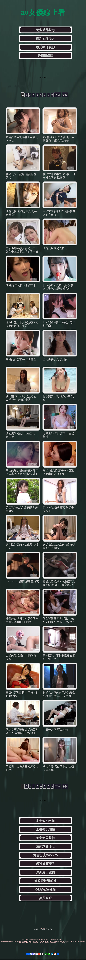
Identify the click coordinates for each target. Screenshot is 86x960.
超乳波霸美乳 (45, 863)
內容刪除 (36, 929)
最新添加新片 (45, 38)
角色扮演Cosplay (45, 855)
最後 (64, 94)
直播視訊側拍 (45, 829)
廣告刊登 (50, 929)
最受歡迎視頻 (45, 47)
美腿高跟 (45, 898)
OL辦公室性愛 (45, 889)
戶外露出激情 (45, 872)
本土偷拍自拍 (45, 821)
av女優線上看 (43, 12)
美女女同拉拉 (45, 838)
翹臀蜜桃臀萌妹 (45, 881)
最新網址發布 (43, 929)
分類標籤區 (45, 55)
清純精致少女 (45, 846)
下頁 (57, 94)
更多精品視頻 (45, 30)
